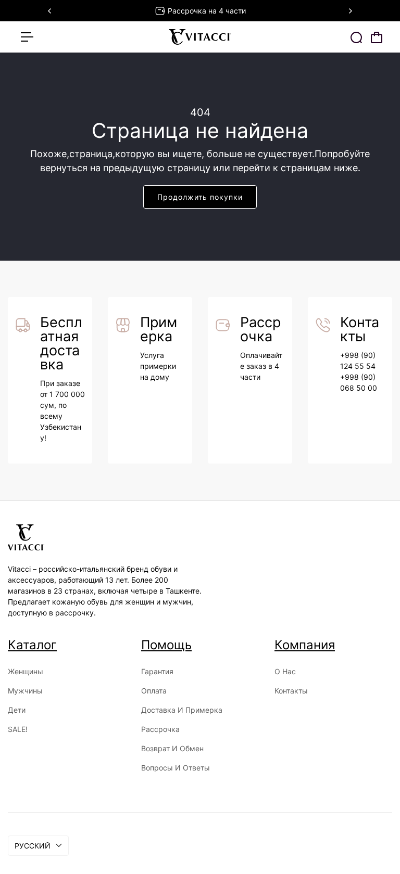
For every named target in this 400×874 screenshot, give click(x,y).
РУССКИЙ (33, 845)
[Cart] (376, 37)
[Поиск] (356, 37)
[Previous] (50, 11)
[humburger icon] (27, 36)
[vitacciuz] (200, 37)
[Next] (350, 11)
